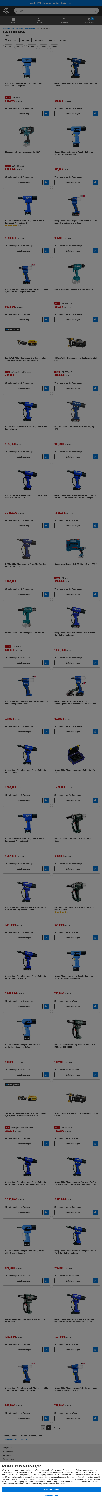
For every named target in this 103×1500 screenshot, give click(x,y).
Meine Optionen (51, 1495)
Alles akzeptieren (51, 1489)
